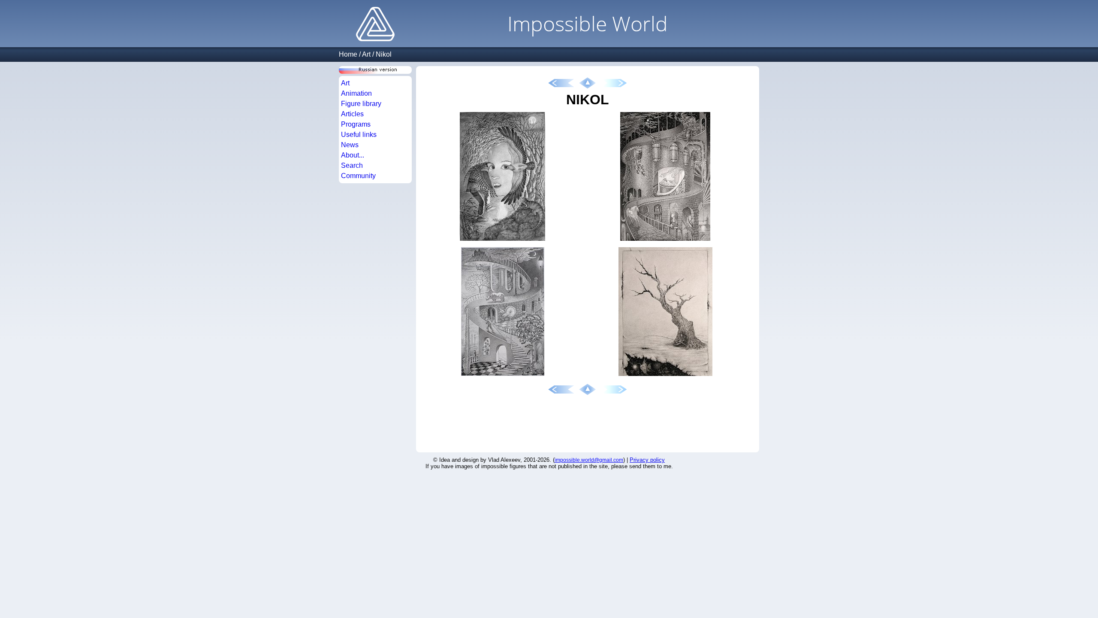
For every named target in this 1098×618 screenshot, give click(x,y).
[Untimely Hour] (502, 376)
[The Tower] (665, 241)
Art (366, 54)
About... (352, 155)
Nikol (384, 54)
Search (352, 165)
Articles (352, 114)
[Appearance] (502, 241)
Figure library (361, 103)
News (350, 144)
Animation (356, 93)
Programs (356, 124)
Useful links (359, 134)
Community (358, 175)
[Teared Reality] (665, 376)
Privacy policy (647, 460)
